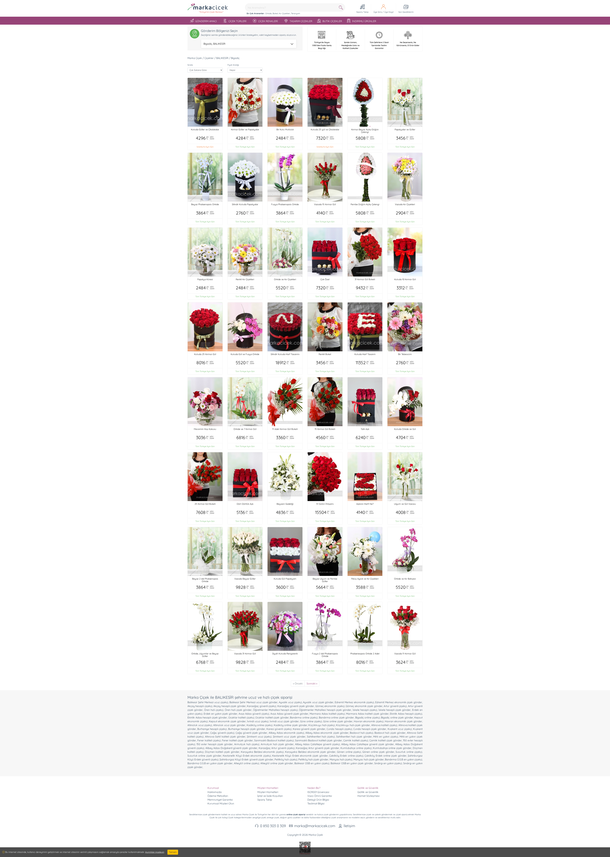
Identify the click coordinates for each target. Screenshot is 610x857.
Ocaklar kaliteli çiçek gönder (272, 717)
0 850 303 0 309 (273, 826)
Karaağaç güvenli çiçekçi (261, 706)
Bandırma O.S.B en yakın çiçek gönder (210, 763)
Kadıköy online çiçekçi (259, 725)
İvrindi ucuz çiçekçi (257, 721)
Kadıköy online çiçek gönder (290, 725)
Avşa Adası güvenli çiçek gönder (289, 713)
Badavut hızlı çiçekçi (361, 732)
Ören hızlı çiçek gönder (238, 709)
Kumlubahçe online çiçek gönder (392, 748)
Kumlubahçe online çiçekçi (356, 748)
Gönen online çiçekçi (349, 751)
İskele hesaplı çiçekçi (365, 709)
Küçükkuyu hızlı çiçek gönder (353, 725)
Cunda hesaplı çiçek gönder (369, 729)
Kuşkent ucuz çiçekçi (400, 729)
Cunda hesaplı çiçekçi (339, 729)
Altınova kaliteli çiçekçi (384, 725)
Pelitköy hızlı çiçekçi (285, 759)
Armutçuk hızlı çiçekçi (246, 744)
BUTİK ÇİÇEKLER (332, 21)
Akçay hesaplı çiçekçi (199, 706)
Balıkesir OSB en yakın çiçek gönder (352, 763)
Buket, (275, 13)
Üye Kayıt (388, 12)
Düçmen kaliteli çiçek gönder (222, 751)
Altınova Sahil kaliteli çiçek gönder (225, 736)
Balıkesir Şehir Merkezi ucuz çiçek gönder (253, 702)
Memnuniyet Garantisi (220, 799)
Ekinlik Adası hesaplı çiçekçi (406, 713)
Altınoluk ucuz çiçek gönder (229, 725)
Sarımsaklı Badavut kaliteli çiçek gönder (318, 740)
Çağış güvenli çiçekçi (222, 732)
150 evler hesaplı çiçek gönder (215, 744)
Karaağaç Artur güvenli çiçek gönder (317, 748)
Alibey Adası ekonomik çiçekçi (286, 732)
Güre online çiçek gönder (337, 721)
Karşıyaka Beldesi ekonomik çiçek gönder (310, 751)
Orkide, (268, 13)
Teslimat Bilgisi (315, 803)
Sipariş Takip (264, 799)
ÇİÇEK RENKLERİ (268, 21)
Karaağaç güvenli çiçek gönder (295, 706)
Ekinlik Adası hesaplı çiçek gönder (207, 717)
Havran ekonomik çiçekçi (368, 721)
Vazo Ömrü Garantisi (319, 795)
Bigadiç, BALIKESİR (214, 43)
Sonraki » (312, 683)
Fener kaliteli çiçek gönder (237, 740)
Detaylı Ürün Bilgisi (318, 799)
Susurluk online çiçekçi (409, 751)
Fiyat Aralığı (233, 65)
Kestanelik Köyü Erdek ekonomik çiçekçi (247, 755)
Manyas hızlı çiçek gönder (368, 759)
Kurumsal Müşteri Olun (220, 803)
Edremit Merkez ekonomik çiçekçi (354, 702)
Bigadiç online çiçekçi (367, 717)
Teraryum (295, 13)
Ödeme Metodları (217, 795)
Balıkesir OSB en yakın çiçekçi (311, 763)
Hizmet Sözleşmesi (368, 795)
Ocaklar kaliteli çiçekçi (241, 717)
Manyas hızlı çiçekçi (341, 759)
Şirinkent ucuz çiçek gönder (289, 736)
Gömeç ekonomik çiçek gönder (364, 706)
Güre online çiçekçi (311, 721)
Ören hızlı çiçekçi (214, 709)
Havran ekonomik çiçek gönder (403, 721)
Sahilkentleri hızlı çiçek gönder (354, 736)
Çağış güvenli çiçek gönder (251, 732)
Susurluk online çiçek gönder (204, 755)
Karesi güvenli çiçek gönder (309, 729)
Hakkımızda (214, 792)
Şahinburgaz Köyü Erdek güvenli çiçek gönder (246, 759)
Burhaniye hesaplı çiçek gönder (246, 729)
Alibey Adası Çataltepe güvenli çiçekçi (317, 744)
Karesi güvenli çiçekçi (278, 729)
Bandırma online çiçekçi (304, 717)
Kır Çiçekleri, (284, 13)
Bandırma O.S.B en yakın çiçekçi (403, 759)
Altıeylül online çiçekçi (246, 763)
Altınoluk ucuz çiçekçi (199, 725)
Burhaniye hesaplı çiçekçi (212, 729)
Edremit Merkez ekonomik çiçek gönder (398, 702)
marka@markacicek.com (314, 826)
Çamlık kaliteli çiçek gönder (385, 740)
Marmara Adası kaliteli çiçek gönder (367, 713)
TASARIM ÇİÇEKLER (301, 21)
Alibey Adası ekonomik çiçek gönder (327, 732)
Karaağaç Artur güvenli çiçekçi (277, 748)
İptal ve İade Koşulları (270, 795)
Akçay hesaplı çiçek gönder (229, 706)
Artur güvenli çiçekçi (395, 706)
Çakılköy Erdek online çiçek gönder (385, 755)
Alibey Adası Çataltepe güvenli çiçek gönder (367, 744)
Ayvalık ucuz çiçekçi (290, 702)
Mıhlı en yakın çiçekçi (385, 736)
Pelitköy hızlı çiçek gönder (313, 759)
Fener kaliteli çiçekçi (209, 740)
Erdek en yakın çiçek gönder (220, 713)
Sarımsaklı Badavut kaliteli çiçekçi (274, 740)
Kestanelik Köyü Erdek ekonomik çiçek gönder (300, 755)
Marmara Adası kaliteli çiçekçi (327, 713)
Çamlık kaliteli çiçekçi (355, 740)
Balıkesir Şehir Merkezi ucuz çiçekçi (207, 702)
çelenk (378, 814)
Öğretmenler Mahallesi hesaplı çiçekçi (275, 709)
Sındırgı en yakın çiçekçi (388, 763)
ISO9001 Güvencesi (318, 792)
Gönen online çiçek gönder (378, 751)
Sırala (190, 65)
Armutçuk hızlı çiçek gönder (277, 744)
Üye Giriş (377, 12)
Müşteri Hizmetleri (267, 792)
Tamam (173, 852)
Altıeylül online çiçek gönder (276, 763)
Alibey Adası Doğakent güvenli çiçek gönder (231, 748)
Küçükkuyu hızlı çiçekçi (321, 725)
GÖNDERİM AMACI (206, 21)
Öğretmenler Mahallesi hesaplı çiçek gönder (325, 709)
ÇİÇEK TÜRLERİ (237, 21)
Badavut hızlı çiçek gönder (389, 732)
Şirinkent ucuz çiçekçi (259, 736)
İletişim (349, 826)
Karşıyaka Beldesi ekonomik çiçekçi (262, 751)
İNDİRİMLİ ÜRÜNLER (364, 21)
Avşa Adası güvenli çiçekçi (254, 713)
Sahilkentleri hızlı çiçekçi (321, 736)
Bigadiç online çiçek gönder (397, 717)
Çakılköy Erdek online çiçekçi (346, 755)
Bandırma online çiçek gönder (336, 717)
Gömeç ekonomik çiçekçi (330, 706)
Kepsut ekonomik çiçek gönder (227, 721)
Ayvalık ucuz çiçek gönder (318, 702)
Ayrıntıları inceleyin (154, 852)
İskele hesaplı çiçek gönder (395, 709)
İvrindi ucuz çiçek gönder (284, 721)
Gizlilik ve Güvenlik (367, 792)
